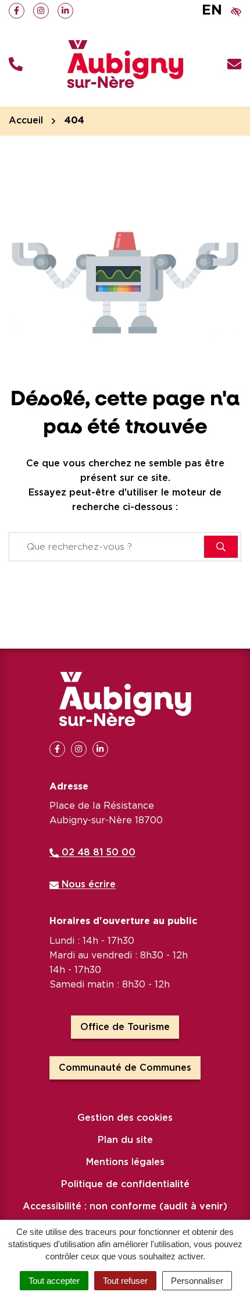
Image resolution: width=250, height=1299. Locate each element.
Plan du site (125, 1140)
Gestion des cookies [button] (125, 1118)
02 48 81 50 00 (97, 852)
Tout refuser (125, 1281)
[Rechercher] (221, 547)
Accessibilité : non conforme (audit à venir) (125, 1206)
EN (212, 10)
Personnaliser (197, 1281)
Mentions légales (125, 1162)
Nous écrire (87, 884)
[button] (16, 64)
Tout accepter (54, 1281)
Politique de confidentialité (125, 1184)
